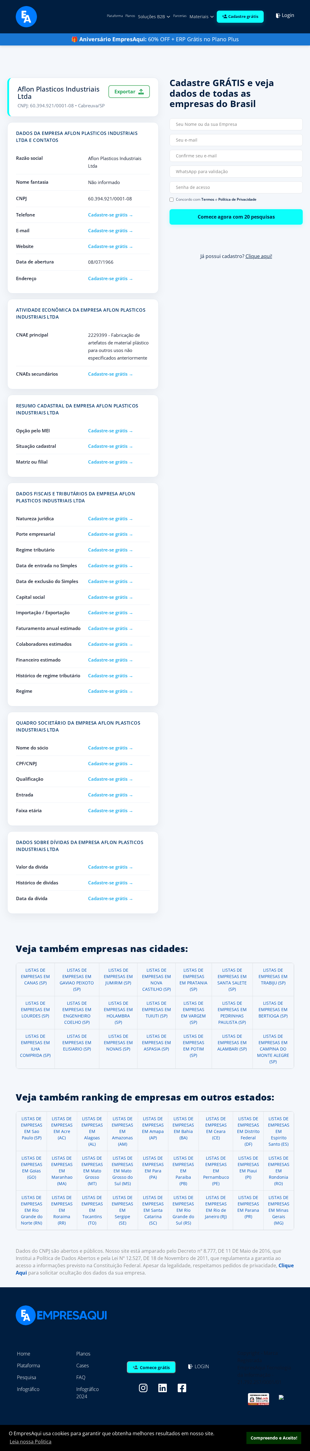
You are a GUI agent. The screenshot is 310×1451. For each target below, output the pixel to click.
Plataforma (115, 15)
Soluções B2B (152, 16)
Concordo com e (216, 199)
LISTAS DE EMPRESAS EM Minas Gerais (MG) (278, 1210)
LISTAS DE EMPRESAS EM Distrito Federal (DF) (248, 1131)
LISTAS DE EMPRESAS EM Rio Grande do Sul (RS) (183, 1210)
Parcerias (179, 15)
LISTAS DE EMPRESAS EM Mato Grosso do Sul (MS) (122, 1170)
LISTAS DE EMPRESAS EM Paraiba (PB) (183, 1170)
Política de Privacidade (237, 199)
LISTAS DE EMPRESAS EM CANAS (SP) (35, 976)
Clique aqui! (259, 256)
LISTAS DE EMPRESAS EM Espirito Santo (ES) (278, 1131)
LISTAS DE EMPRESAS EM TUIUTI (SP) (156, 1009)
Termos (207, 199)
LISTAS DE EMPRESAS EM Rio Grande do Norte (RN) (31, 1210)
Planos (130, 15)
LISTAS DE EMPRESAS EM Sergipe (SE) (122, 1210)
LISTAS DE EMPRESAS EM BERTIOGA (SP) (273, 1009)
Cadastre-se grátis (107, 215)
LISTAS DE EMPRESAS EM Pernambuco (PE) (216, 1170)
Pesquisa (26, 1377)
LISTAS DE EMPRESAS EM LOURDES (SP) (35, 1009)
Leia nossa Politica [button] (30, 1441)
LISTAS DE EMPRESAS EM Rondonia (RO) (278, 1170)
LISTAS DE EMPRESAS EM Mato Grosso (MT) (92, 1170)
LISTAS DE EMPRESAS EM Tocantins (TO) (92, 1210)
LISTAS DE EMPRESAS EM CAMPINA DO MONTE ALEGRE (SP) (273, 1048)
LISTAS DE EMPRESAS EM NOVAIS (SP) (118, 1042)
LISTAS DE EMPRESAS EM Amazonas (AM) (122, 1131)
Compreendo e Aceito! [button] (274, 1438)
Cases (82, 1365)
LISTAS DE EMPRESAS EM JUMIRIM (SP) (118, 976)
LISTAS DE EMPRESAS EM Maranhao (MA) (62, 1170)
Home (23, 1353)
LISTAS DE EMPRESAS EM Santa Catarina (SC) (153, 1210)
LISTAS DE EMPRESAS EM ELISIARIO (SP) (76, 1042)
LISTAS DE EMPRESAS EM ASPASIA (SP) (156, 1042)
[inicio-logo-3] (26, 16)
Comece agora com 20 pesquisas (236, 216)
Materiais (200, 16)
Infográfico (28, 1389)
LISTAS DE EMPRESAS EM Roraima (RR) (62, 1210)
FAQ (80, 1377)
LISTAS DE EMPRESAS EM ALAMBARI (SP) (232, 1042)
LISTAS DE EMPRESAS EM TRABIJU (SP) (273, 976)
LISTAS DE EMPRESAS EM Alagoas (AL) (92, 1131)
